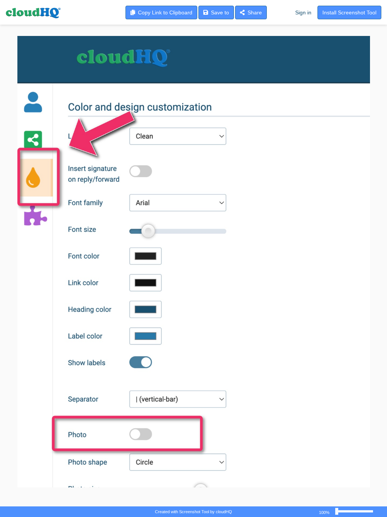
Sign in (303, 12)
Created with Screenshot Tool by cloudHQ (193, 511)
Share (253, 12)
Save (218, 12)
